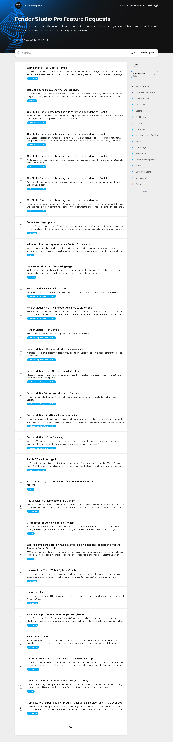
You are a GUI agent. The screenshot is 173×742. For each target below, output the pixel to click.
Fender (144, 192)
